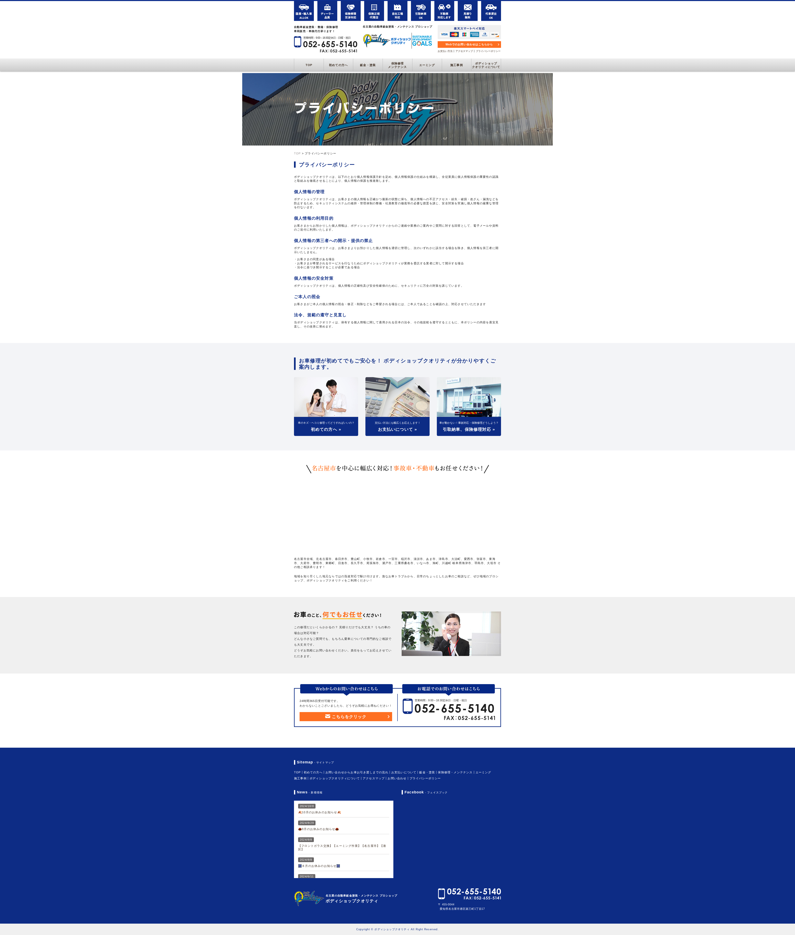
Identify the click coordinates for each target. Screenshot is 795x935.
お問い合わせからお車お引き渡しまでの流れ (356, 772)
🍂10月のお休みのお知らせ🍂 (319, 812)
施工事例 (456, 65)
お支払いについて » (397, 429)
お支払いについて (404, 772)
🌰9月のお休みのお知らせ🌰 (318, 829)
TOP (309, 65)
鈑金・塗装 (368, 65)
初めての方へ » (326, 429)
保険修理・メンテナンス (455, 772)
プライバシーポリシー (488, 51)
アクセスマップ (464, 51)
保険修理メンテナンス (397, 65)
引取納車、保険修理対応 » (469, 429)
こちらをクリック (349, 716)
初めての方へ (338, 65)
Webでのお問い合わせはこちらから (469, 44)
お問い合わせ (397, 778)
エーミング (427, 65)
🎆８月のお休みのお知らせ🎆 (319, 866)
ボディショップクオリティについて (486, 65)
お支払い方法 (445, 51)
